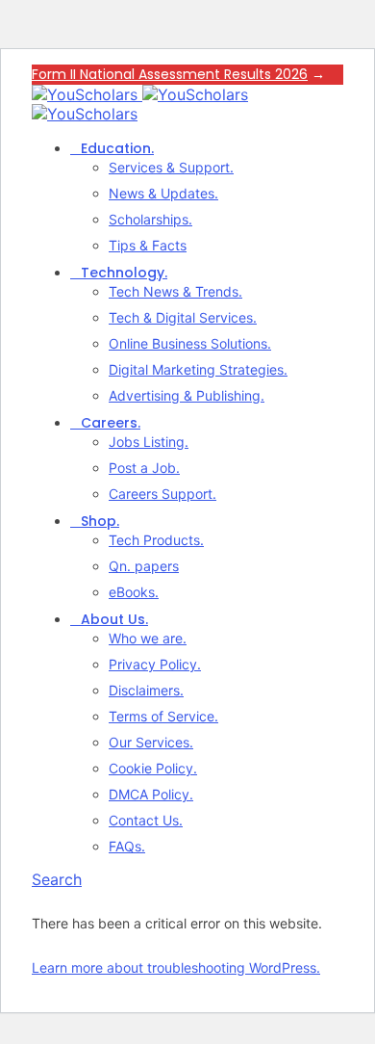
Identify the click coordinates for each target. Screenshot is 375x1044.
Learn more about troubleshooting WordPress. (176, 967)
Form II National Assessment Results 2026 (170, 74)
